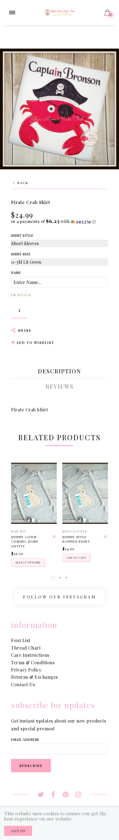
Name (16, 272)
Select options (27, 562)
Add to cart (76, 557)
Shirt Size (20, 254)
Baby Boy (18, 531)
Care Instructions (30, 655)
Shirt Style (22, 235)
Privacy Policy (26, 670)
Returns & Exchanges (34, 677)
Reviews (60, 386)
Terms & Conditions (33, 662)
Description (59, 371)
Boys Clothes (74, 531)
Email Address (25, 739)
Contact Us (23, 684)
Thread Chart (26, 648)
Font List (20, 640)
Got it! (18, 831)
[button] (53, 221)
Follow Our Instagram (59, 597)
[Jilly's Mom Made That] (59, 12)
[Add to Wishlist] (54, 537)
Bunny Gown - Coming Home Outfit (25, 542)
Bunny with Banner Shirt (76, 539)
